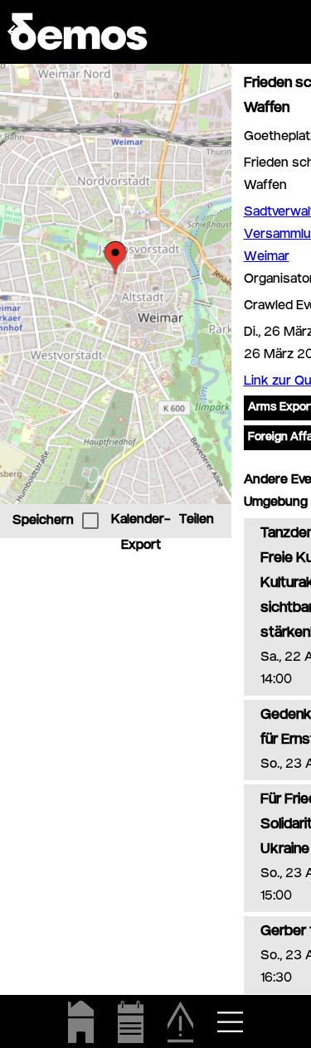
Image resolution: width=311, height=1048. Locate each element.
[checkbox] (90, 520)
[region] (115, 284)
